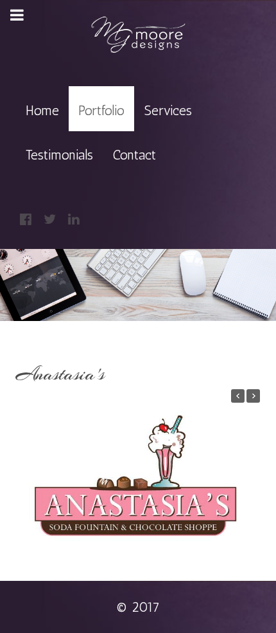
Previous (27, 474)
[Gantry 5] (138, 35)
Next (248, 474)
